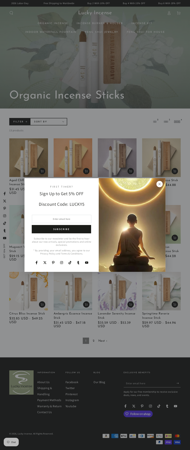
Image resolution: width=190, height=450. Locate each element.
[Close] (159, 184)
